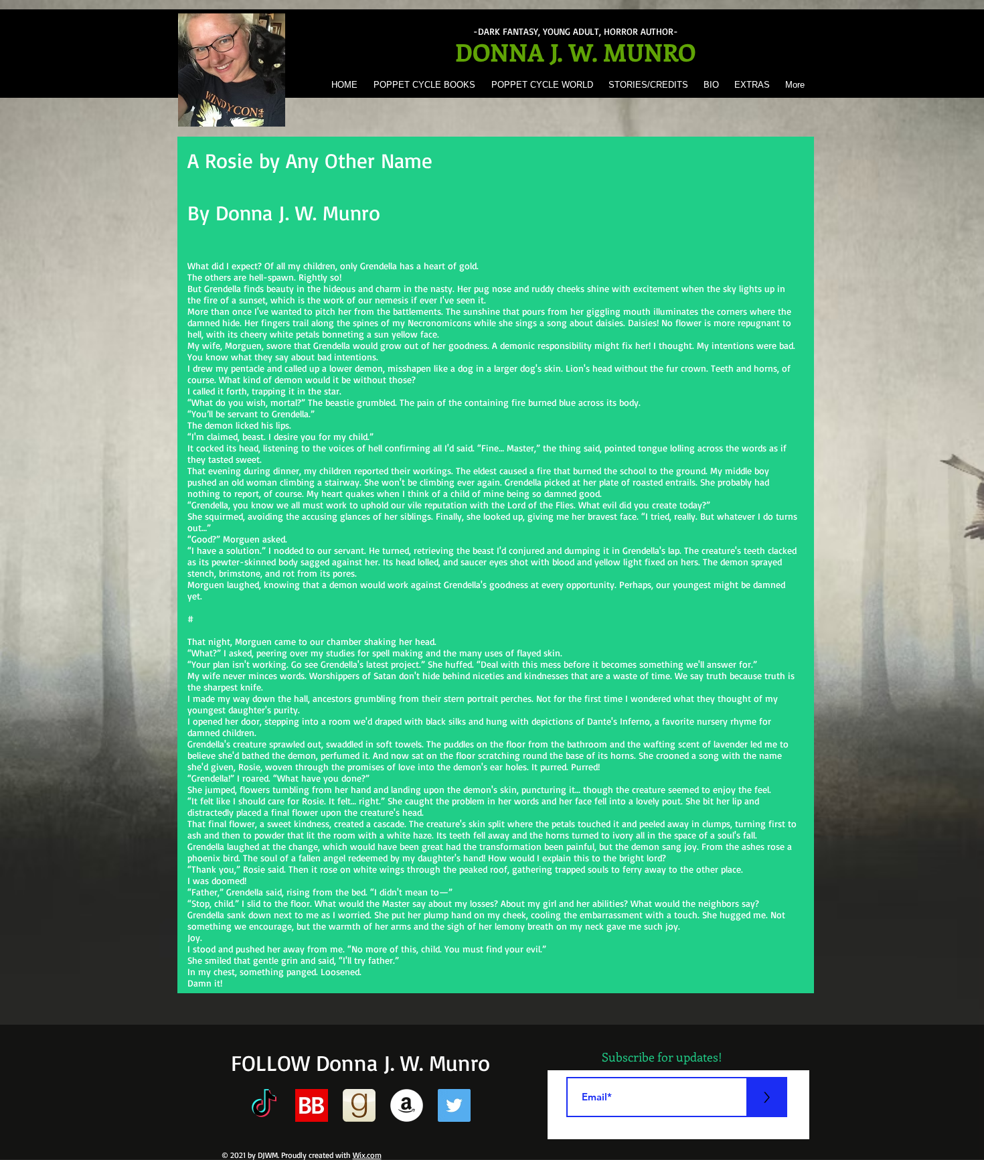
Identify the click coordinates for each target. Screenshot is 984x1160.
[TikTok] (264, 1105)
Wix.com (367, 1155)
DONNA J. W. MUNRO (575, 51)
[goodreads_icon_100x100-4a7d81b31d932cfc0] (359, 1105)
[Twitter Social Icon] (454, 1105)
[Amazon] (406, 1105)
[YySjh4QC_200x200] (311, 1105)
